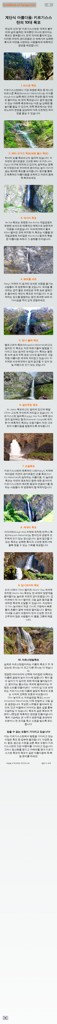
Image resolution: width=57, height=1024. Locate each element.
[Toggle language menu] (5, 1018)
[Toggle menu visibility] (49, 5)
